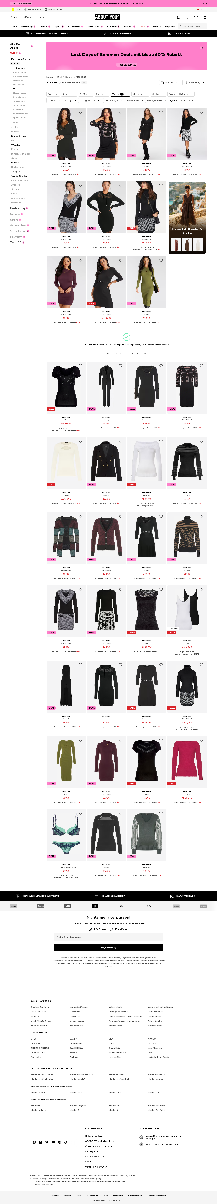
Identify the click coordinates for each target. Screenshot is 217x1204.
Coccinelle (36, 1057)
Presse (67, 1196)
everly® (73, 1039)
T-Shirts (35, 1016)
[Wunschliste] (196, 17)
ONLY (33, 1039)
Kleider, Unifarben (156, 1105)
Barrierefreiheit (136, 1196)
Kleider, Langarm (78, 1105)
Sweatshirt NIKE (39, 1025)
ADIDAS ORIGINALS (40, 1048)
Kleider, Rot (153, 1092)
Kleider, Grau (76, 1092)
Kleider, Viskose (38, 1110)
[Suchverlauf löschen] (204, 26)
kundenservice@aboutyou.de (89, 963)
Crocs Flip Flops (38, 1011)
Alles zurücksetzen (183, 100)
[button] (169, 82)
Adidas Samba (155, 1021)
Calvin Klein (114, 1048)
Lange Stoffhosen (79, 1007)
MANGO (152, 1039)
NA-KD (112, 1043)
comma (73, 1052)
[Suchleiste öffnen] (180, 26)
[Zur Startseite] (48, 1130)
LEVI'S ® (152, 1043)
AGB (105, 1196)
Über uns (55, 1196)
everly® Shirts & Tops (41, 1021)
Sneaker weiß (76, 1025)
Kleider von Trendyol (119, 1079)
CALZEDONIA (76, 1048)
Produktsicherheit (157, 1196)
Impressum (118, 1196)
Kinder (41, 17)
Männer (28, 17)
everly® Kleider (155, 1025)
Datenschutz (92, 1196)
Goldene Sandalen (40, 1007)
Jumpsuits (75, 1011)
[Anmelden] (178, 17)
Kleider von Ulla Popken (42, 1079)
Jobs (78, 1196)
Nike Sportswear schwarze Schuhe (125, 1016)
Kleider (69, 77)
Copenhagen (76, 1043)
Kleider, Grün (115, 1092)
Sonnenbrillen (154, 1016)
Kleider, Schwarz (39, 1092)
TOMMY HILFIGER (117, 1052)
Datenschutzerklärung (63, 960)
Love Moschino (155, 1048)
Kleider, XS (114, 1105)
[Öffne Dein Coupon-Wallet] (169, 17)
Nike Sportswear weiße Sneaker (124, 1021)
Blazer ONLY (76, 1016)
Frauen (14, 17)
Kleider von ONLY (117, 1074)
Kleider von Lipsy (156, 1079)
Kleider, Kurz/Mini (156, 1110)
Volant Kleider (116, 1007)
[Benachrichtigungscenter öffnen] (187, 17)
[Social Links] (34, 1142)
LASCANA (36, 1043)
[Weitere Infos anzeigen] (66, 176)
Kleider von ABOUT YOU (81, 1074)
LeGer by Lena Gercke (158, 1057)
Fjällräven (74, 1057)
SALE (59, 77)
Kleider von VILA (77, 1079)
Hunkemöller (115, 1057)
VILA (111, 1039)
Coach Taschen (77, 1021)
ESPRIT (151, 1052)
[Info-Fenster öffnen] (205, 3)
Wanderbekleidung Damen (160, 1007)
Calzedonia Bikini (156, 1011)
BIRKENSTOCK (38, 1052)
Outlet (17, 9)
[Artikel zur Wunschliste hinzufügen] (80, 112)
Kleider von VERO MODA (42, 1074)
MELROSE (81, 77)
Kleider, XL (75, 1110)
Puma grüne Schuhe (118, 1011)
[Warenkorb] (205, 17)
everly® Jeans (115, 1025)
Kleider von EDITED (157, 1074)
